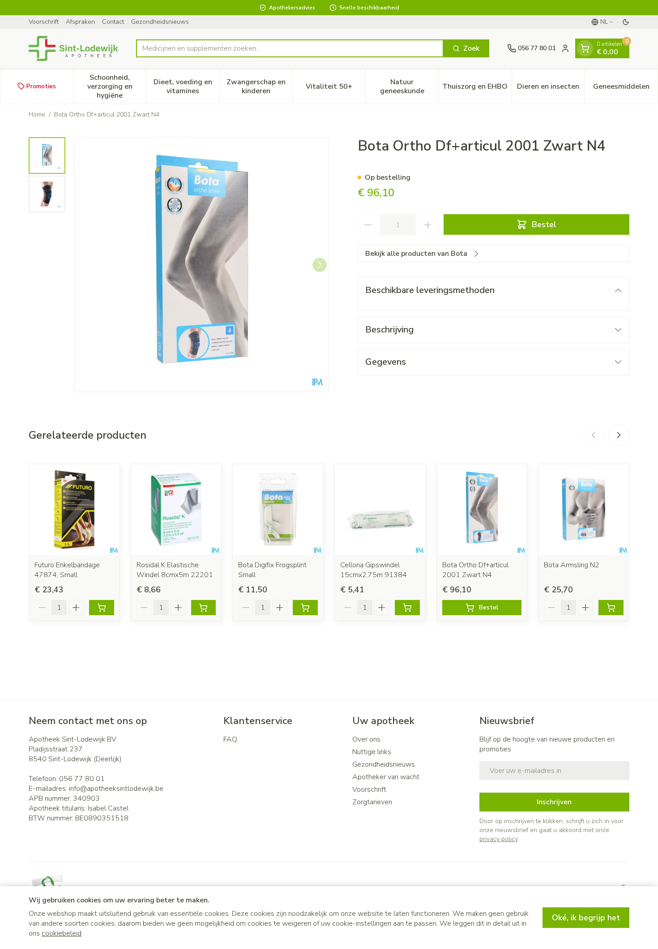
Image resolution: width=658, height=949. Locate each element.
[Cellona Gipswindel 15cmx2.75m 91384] (380, 509)
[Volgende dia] (618, 435)
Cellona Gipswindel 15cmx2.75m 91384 (373, 570)
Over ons (366, 739)
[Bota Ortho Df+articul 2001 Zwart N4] (482, 509)
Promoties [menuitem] (41, 86)
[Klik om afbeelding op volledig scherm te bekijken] (202, 265)
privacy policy (498, 839)
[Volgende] (319, 265)
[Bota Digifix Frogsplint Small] (278, 509)
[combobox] (290, 48)
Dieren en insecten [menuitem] (551, 88)
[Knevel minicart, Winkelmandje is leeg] (585, 48)
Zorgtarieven (372, 802)
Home (37, 114)
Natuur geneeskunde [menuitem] (409, 86)
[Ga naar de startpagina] (73, 48)
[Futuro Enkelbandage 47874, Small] (74, 509)
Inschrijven (554, 802)
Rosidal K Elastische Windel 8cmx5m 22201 (175, 570)
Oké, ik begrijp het (586, 917)
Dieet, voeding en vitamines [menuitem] (186, 86)
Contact (113, 21)
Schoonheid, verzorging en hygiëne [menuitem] (116, 86)
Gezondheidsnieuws (160, 21)
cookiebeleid (61, 933)
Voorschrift (44, 21)
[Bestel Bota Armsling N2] (611, 607)
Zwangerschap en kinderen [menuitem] (259, 86)
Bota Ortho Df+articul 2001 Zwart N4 (475, 570)
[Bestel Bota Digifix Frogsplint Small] (305, 607)
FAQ (230, 739)
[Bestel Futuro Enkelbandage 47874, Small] (101, 607)
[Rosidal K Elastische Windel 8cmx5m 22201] (176, 509)
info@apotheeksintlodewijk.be (116, 789)
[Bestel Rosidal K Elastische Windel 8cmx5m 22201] (203, 607)
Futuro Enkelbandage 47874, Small (67, 570)
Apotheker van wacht (385, 777)
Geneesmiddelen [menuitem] (625, 88)
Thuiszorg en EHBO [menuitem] (476, 88)
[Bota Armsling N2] (583, 509)
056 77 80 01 (82, 779)
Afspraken (80, 21)
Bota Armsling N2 (571, 565)
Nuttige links (371, 752)
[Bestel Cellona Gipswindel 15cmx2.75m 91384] (407, 607)
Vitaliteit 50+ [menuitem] (335, 88)
